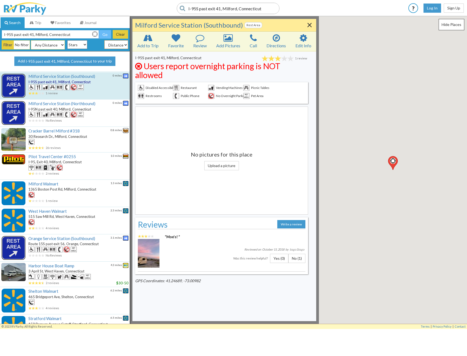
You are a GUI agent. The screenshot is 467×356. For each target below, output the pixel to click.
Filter (8, 44)
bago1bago (297, 249)
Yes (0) (279, 258)
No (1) (297, 258)
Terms (425, 326)
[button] (393, 163)
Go (105, 34)
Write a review (291, 224)
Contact (460, 326)
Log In (432, 8)
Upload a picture (221, 165)
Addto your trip (65, 61)
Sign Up (453, 8)
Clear (120, 34)
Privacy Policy (442, 326)
